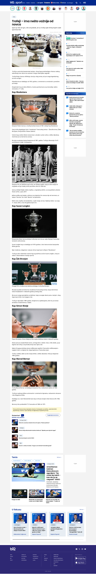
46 (16, 443)
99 (16, 420)
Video (45, 554)
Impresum (56, 556)
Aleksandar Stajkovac (20, 534)
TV (44, 556)
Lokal (34, 560)
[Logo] (16, 3)
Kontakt (56, 565)
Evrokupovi (72, 525)
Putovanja (24, 556)
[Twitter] (79, 549)
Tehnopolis (35, 556)
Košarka (33, 3)
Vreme (45, 560)
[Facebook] (76, 549)
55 (16, 435)
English (46, 558)
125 (67, 106)
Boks (21, 435)
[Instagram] (82, 549)
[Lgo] (84, 3)
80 (67, 120)
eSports (35, 554)
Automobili (35, 558)
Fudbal (28, 3)
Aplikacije (56, 562)
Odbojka (22, 428)
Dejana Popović (36, 534)
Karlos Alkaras (27, 460)
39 (16, 428)
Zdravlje (24, 554)
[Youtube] (85, 549)
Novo (23, 3)
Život (11, 560)
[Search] (80, 2)
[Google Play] (80, 558)
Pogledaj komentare (52, 415)
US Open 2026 (23, 420)
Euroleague (70, 3)
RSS (54, 563)
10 (61, 515)
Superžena (24, 560)
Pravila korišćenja (58, 558)
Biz (11, 558)
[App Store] (80, 562)
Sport (11, 556)
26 (25, 491)
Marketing (56, 554)
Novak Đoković (17, 460)
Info (11, 554)
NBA (21, 443)
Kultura (23, 558)
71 (67, 130)
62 (80, 515)
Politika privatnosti (58, 560)
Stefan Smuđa (73, 534)
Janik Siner (37, 460)
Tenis (14, 17)
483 (67, 97)
